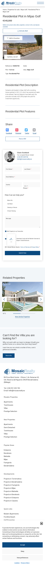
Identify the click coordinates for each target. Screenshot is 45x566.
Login (16, 82)
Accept (22, 545)
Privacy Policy (25, 563)
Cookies (17, 563)
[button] (41, 523)
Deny (22, 551)
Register (28, 82)
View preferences (22, 558)
